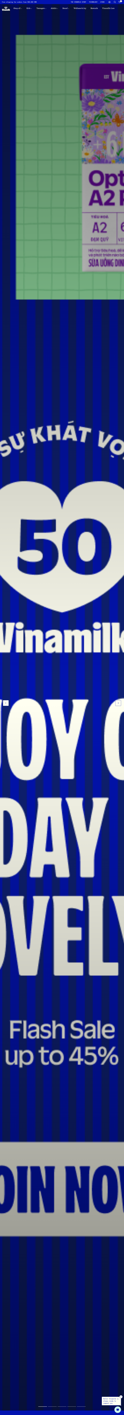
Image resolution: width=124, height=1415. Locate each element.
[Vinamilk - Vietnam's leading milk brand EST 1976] (6, 8)
